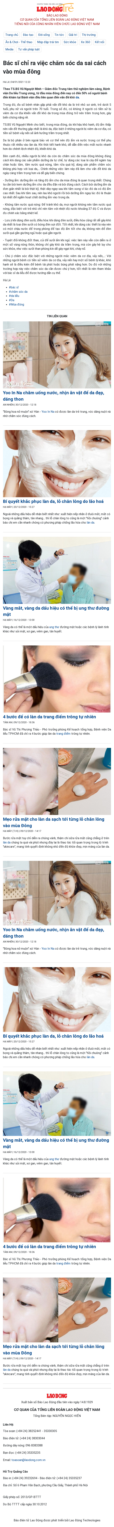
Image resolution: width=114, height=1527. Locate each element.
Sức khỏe (70, 42)
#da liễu (14, 296)
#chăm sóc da (18, 291)
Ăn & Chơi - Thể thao (18, 42)
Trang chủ (11, 35)
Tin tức (59, 35)
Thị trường (89, 35)
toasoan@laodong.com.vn (28, 1460)
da (77, 97)
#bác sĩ (14, 287)
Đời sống (44, 35)
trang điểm (63, 733)
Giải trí (73, 35)
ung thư (54, 627)
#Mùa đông (16, 304)
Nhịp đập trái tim (48, 42)
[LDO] (57, 355)
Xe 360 (85, 42)
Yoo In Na (48, 411)
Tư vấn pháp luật (29, 49)
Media (9, 49)
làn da (90, 522)
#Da (11, 300)
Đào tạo (28, 35)
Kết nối (99, 42)
